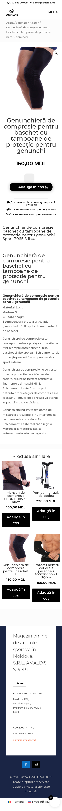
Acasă (10, 22)
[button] (56, 53)
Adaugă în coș (31, 187)
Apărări (34, 22)
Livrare (20, 683)
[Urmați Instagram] (36, 764)
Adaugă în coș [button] (16, 520)
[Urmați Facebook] (26, 764)
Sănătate (21, 22)
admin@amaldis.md (24, 740)
